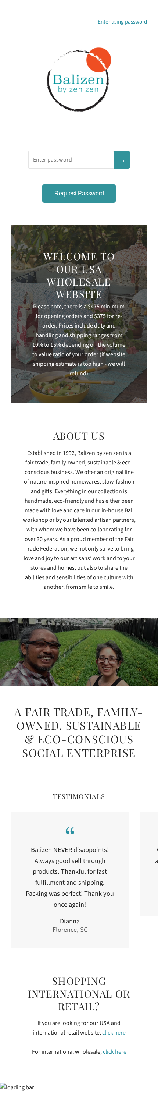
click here (114, 1033)
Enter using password (122, 22)
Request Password (79, 193)
